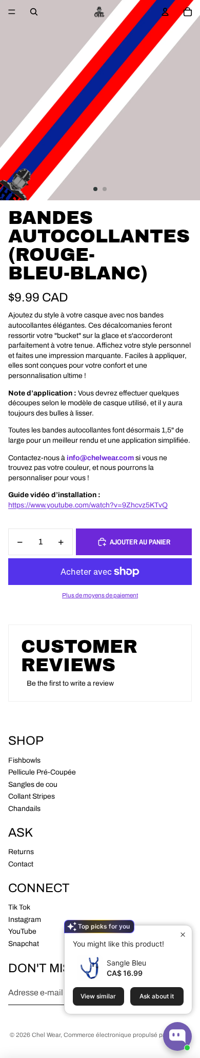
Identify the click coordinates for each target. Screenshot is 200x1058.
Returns (21, 852)
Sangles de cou (32, 784)
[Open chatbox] (177, 1036)
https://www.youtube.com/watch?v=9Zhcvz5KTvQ (88, 505)
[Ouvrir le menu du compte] (165, 12)
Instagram (24, 919)
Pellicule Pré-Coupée (42, 772)
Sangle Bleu (126, 962)
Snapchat (23, 944)
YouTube (22, 931)
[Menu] (12, 12)
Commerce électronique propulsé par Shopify (127, 1034)
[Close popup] (183, 934)
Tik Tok (19, 907)
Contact (20, 864)
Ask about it (156, 996)
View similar (98, 996)
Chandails (24, 809)
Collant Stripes (31, 796)
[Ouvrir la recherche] (34, 12)
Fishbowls (24, 760)
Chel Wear (46, 1034)
